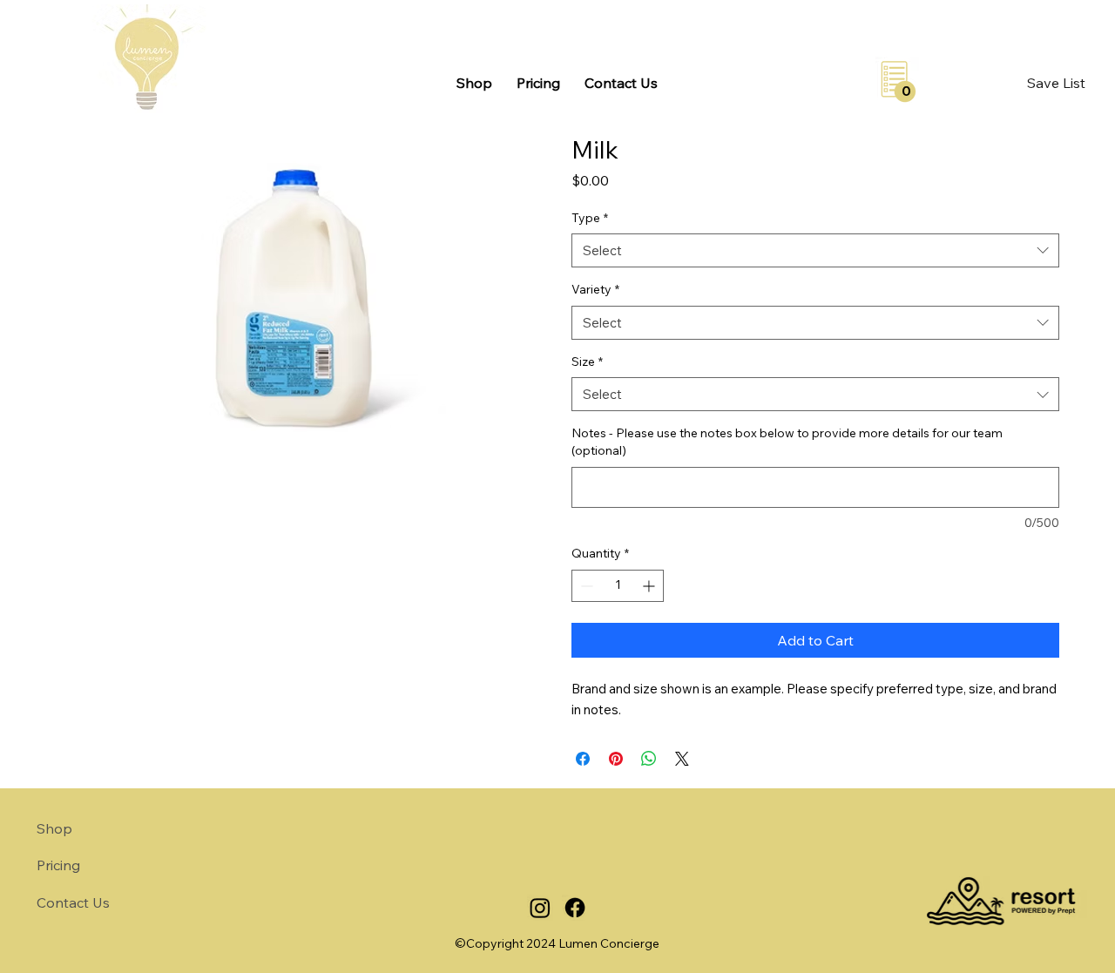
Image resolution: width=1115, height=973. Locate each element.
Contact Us (73, 902)
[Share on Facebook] (582, 758)
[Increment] (650, 586)
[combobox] (815, 250)
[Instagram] (540, 908)
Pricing (58, 865)
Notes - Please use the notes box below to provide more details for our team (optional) (787, 441)
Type (589, 218)
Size (587, 361)
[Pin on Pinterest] (615, 758)
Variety (595, 289)
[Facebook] (575, 908)
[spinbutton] (617, 586)
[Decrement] (585, 586)
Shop (54, 828)
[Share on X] (682, 758)
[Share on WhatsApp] (649, 758)
